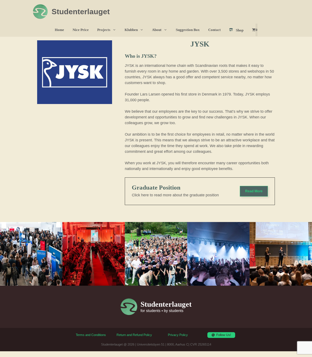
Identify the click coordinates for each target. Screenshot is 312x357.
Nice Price (81, 30)
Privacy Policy (178, 335)
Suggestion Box (188, 30)
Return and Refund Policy (134, 335)
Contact (214, 30)
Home (59, 30)
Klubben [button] (131, 30)
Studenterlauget (81, 11)
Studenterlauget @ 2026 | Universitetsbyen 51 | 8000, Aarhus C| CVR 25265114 (156, 344)
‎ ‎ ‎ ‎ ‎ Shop (237, 30)
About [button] (157, 30)
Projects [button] (103, 30)
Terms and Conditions (91, 335)
